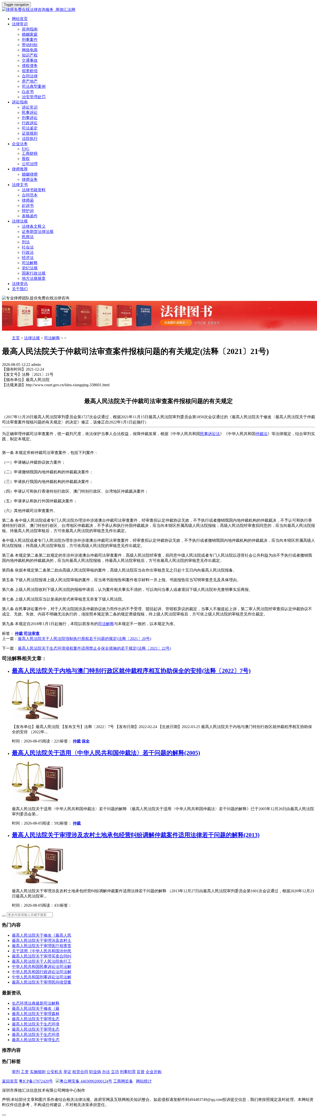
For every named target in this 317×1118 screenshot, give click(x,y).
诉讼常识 (30, 107)
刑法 (26, 242)
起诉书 (28, 205)
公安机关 (54, 1072)
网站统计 (144, 1081)
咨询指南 (30, 29)
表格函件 (30, 216)
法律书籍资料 (34, 190)
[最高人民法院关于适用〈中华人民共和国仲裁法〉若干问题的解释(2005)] (38, 800)
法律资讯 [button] (20, 284)
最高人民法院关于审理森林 (35, 1014)
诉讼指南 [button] (20, 102)
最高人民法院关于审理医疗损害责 (41, 946)
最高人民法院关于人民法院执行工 (41, 961)
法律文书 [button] (20, 185)
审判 (16, 1072)
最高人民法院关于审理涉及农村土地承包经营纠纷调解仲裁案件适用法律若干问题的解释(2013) (136, 835)
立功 (115, 1072)
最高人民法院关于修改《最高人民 (41, 935)
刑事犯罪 (128, 1072)
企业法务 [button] (20, 144)
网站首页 (20, 19)
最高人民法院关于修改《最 (35, 1008)
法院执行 (30, 138)
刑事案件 (30, 39)
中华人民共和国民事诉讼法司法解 (41, 966)
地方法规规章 (34, 278)
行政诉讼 (30, 123)
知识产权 (30, 55)
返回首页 (10, 1081)
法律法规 (32, 338)
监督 (141, 1072)
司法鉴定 (30, 128)
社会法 (28, 247)
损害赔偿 (30, 71)
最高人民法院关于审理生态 (35, 1019)
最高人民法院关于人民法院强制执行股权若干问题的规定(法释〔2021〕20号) (84, 639)
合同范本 (30, 195)
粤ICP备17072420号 (36, 1081)
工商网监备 (123, 1081)
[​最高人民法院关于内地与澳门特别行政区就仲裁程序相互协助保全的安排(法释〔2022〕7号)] (38, 718)
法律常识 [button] (20, 24)
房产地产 (30, 81)
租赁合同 (80, 1072)
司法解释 (30, 263)
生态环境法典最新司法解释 (35, 1003)
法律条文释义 (34, 226)
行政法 (28, 252)
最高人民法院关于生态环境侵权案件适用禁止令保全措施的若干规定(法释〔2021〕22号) (94, 648)
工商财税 (30, 153)
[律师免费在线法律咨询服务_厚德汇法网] (158, 9)
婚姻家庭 (30, 34)
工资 (25, 1072)
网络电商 (30, 50)
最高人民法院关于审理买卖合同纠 (41, 956)
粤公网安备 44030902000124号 (86, 1081)
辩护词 (28, 211)
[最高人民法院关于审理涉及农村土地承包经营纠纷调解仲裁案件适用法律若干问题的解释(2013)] (38, 882)
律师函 (28, 200)
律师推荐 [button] (20, 169)
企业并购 (153, 1072)
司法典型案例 (34, 86)
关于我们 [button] (20, 289)
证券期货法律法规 (37, 231)
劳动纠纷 (30, 45)
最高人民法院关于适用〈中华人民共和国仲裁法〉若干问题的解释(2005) (106, 753)
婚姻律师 (30, 174)
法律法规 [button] (20, 221)
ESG (25, 149)
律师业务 (30, 179)
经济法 (28, 258)
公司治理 (30, 164)
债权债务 (30, 66)
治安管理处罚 (34, 97)
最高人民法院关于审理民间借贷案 (41, 982)
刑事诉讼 (30, 118)
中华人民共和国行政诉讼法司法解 (41, 972)
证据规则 (30, 133)
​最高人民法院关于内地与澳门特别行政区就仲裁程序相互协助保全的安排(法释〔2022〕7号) (131, 671)
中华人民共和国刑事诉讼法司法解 (41, 977)
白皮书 (28, 92)
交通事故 (30, 60)
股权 (26, 159)
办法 (106, 1072)
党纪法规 (30, 268)
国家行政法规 (34, 273)
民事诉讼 (30, 112)
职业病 (95, 1072)
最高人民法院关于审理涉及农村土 (41, 940)
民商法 (28, 237)
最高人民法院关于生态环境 (35, 1024)
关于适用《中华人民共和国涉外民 (41, 951)
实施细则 (38, 1072)
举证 (67, 1072)
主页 (16, 338)
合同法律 (30, 76)
